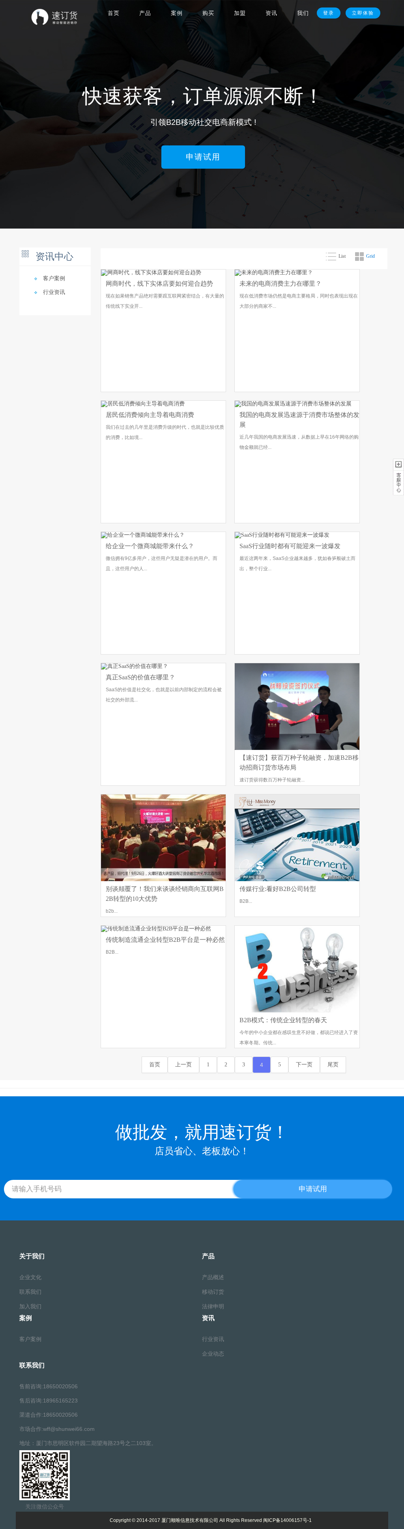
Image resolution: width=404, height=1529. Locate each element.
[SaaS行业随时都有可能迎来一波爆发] (282, 536)
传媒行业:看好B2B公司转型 (277, 888)
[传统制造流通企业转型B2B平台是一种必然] (156, 929)
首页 (154, 1065)
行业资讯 (54, 292)
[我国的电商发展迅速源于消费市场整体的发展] (293, 404)
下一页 (304, 1065)
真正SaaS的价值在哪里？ (140, 677)
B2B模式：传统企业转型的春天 (283, 1020)
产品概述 (213, 1277)
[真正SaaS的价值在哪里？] (134, 667)
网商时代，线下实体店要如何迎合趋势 (159, 283)
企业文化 (30, 1277)
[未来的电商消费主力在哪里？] (274, 273)
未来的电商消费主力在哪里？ (280, 283)
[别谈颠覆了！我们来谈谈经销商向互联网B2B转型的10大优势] (163, 838)
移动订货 (213, 1292)
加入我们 (30, 1307)
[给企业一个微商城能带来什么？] (143, 536)
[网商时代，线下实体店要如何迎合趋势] (151, 273)
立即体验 (363, 13)
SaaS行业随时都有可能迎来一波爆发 (289, 546)
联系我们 (30, 1292)
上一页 (183, 1065)
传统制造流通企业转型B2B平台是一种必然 (165, 939)
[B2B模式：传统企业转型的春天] (297, 970)
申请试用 (203, 157)
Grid (370, 256)
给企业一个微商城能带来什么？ (150, 546)
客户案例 (54, 278)
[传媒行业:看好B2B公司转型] (297, 838)
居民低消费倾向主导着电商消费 (150, 414)
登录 (328, 13)
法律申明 (213, 1307)
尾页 (333, 1065)
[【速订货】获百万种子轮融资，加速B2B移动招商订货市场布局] (297, 707)
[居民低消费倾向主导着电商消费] (143, 404)
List (342, 256)
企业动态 (213, 1354)
